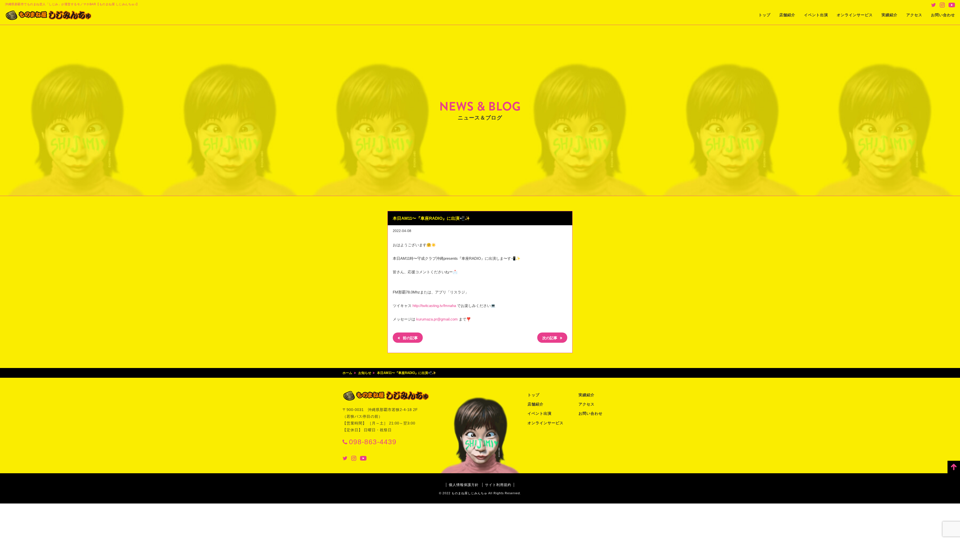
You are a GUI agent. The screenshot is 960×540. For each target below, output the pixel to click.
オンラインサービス (855, 15)
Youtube (951, 5)
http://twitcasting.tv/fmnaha (434, 306)
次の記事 (550, 338)
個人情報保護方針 (464, 485)
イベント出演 (816, 15)
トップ (764, 15)
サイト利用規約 (498, 485)
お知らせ (364, 373)
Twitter (933, 5)
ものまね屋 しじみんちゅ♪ (48, 15)
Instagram (942, 5)
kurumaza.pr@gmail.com (437, 319)
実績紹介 (890, 15)
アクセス (914, 15)
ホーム (347, 373)
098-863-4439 (372, 442)
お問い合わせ (943, 15)
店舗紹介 (787, 15)
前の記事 (410, 338)
